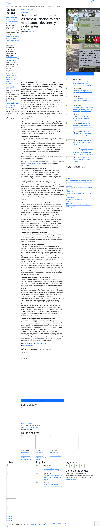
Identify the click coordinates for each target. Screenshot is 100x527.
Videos (49, 6)
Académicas (14, 6)
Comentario (24, 358)
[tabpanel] (80, 100)
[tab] (80, 73)
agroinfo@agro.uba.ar (31, 427)
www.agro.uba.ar (71, 479)
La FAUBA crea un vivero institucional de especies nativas (12, 59)
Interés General (40, 6)
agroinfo (31, 31)
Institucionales (30, 6)
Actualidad (22, 6)
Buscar (58, 6)
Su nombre (24, 352)
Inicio (7, 6)
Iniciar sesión (62, 523)
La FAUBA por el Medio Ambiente (75, 199)
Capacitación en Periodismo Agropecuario (78, 193)
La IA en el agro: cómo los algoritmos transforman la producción (81, 118)
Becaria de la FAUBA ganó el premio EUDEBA (79, 188)
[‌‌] (90, 1)
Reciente (69, 77)
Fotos (53, 6)
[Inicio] (8, 3)
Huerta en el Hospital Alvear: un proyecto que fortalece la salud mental (41, 455)
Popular (69, 74)
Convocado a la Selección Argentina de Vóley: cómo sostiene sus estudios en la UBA (12, 19)
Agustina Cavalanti (26, 423)
